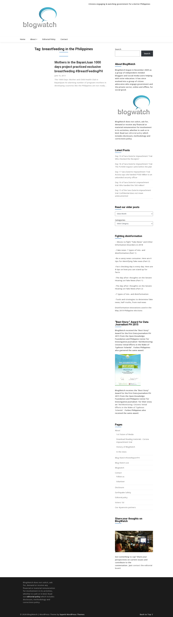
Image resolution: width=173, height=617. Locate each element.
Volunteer (120, 481)
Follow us (120, 476)
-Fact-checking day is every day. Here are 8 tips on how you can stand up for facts (134, 269)
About (33, 39)
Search (118, 49)
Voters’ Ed (119, 502)
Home (22, 39)
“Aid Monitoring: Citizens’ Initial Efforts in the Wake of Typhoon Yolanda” (131, 407)
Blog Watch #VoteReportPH (127, 457)
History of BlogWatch (125, 447)
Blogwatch (119, 467)
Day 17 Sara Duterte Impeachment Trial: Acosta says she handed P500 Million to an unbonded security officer (133, 174)
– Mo (117, 242)
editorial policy (135, 133)
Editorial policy (121, 497)
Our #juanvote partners (125, 507)
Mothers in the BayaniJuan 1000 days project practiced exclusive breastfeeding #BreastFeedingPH (78, 67)
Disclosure (119, 487)
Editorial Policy (48, 39)
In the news (121, 451)
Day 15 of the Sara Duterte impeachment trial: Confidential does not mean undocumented (133, 193)
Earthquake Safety (123, 492)
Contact (64, 39)
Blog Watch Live (122, 462)
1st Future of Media (124, 434)
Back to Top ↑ (146, 614)
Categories (120, 220)
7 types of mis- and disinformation (132, 294)
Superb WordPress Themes (72, 614)
